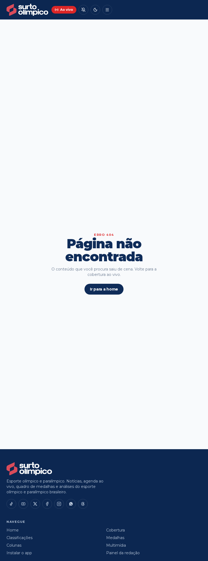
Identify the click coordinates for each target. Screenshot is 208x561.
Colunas (13, 545)
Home (12, 530)
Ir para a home (104, 289)
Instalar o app (19, 552)
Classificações (19, 537)
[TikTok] (11, 504)
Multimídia (116, 545)
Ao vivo (66, 10)
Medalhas (115, 537)
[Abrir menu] (107, 10)
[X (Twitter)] (35, 504)
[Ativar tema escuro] (95, 10)
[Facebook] (47, 504)
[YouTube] (23, 504)
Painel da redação (123, 552)
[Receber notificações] (83, 10)
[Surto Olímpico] (27, 10)
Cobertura (115, 530)
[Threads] (83, 504)
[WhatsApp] (71, 504)
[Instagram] (59, 504)
